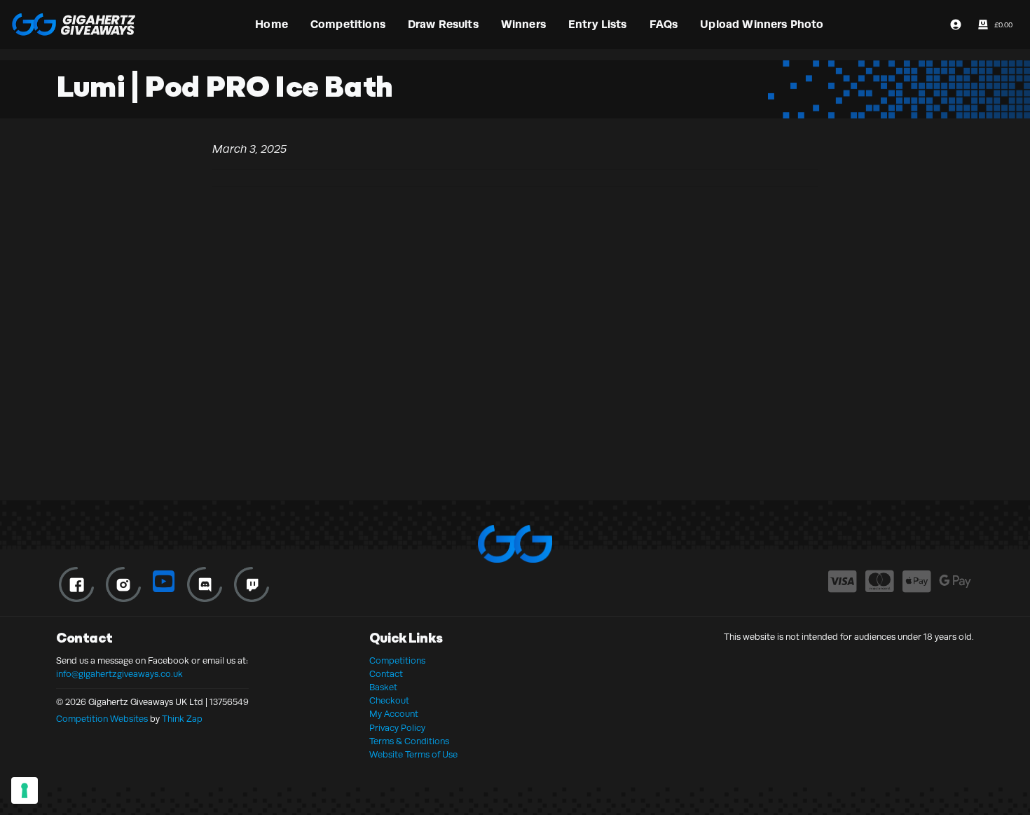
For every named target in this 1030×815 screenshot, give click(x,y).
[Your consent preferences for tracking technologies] (24, 790)
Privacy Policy (397, 728)
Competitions (397, 661)
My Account (393, 714)
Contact (386, 674)
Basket (383, 687)
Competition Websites (102, 719)
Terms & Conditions (409, 741)
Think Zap (182, 719)
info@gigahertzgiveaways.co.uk (119, 674)
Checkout (389, 701)
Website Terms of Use (413, 755)
